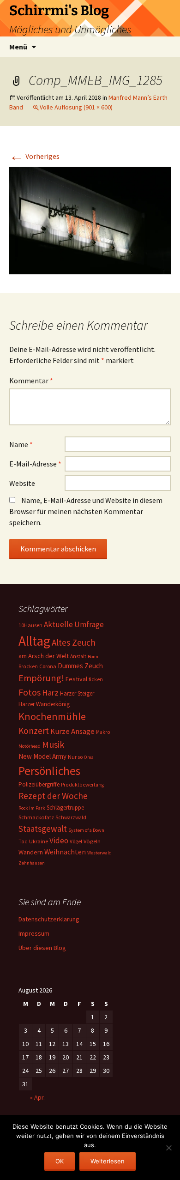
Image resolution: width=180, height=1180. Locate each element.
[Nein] (168, 1147)
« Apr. (37, 1097)
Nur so (75, 756)
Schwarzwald (70, 817)
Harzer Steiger (77, 693)
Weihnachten (65, 851)
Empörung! (41, 678)
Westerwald (99, 853)
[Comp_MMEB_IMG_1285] (90, 219)
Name (21, 444)
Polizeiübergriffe (39, 784)
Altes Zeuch (74, 642)
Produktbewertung (82, 784)
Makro (103, 732)
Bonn (93, 657)
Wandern (30, 852)
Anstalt (78, 656)
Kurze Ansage (72, 731)
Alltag (34, 640)
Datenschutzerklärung (48, 919)
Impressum (33, 933)
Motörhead (29, 746)
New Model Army (42, 756)
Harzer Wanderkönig (44, 704)
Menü (18, 46)
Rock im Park (31, 808)
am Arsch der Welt (43, 656)
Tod (23, 841)
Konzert (33, 730)
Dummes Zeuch (80, 665)
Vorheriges (34, 156)
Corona (47, 666)
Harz (50, 692)
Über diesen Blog (42, 948)
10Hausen (30, 625)
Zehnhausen (31, 863)
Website (22, 483)
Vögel (76, 841)
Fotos (29, 692)
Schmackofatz (36, 817)
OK (59, 1161)
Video (58, 840)
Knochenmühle (52, 716)
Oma (89, 757)
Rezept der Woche (53, 795)
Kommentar (31, 380)
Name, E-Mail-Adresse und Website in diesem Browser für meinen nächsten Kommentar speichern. (85, 511)
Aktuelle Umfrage (74, 624)
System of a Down (86, 830)
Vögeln (92, 841)
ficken (96, 679)
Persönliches (49, 770)
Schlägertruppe (65, 807)
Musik (53, 744)
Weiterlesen (107, 1161)
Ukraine (38, 841)
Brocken (28, 666)
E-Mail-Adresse (35, 463)
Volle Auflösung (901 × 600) (76, 107)
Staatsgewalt (42, 828)
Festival (76, 679)
